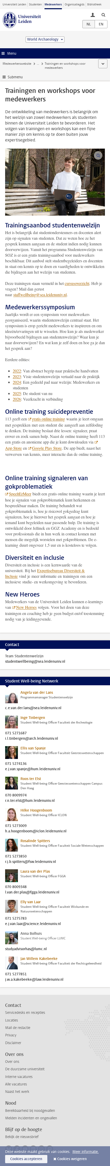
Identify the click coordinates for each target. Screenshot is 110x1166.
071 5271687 (16, 733)
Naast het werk (17, 1091)
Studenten (35, 4)
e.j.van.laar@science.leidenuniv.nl (33, 924)
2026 (17, 399)
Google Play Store (47, 448)
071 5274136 (16, 764)
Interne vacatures (18, 1076)
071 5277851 (16, 974)
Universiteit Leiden (14, 4)
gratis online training (48, 418)
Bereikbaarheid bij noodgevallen (30, 1110)
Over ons (12, 1061)
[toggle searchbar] (103, 15)
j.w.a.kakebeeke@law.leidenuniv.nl (34, 979)
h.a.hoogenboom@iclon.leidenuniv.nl (36, 831)
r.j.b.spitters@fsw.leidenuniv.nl (30, 862)
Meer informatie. (85, 1151)
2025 (17, 393)
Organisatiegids (74, 4)
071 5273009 (16, 826)
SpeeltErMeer (20, 493)
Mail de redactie (17, 1027)
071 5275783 (16, 918)
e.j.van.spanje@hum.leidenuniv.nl (32, 769)
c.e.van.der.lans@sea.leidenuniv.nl (33, 708)
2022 (17, 370)
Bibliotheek (94, 4)
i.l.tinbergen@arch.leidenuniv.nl (31, 738)
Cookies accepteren (26, 1159)
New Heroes (26, 607)
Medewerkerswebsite (17, 64)
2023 (17, 376)
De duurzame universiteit (25, 1069)
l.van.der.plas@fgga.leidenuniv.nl (32, 892)
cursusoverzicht (77, 283)
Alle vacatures (16, 1084)
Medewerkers (53, 4)
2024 (17, 382)
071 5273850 (16, 856)
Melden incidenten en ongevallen (31, 1118)
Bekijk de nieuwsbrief (22, 1136)
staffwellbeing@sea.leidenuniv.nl (40, 294)
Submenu (15, 77)
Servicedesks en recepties (25, 1012)
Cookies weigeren (72, 1159)
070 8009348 (16, 887)
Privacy (10, 1035)
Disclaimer (13, 1042)
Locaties (11, 1020)
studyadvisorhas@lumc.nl (26, 949)
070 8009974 (16, 795)
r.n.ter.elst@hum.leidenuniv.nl (30, 800)
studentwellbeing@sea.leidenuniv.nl (35, 661)
